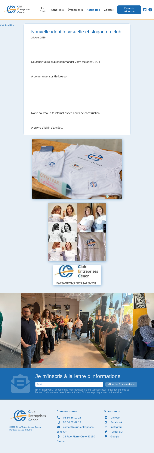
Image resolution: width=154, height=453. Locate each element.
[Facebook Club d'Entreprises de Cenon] (150, 10)
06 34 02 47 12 (71, 422)
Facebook (116, 422)
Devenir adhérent (129, 10)
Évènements (75, 9)
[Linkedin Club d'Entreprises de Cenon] (144, 10)
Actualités (93, 9)
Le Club (42, 10)
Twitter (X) (116, 431)
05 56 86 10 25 (71, 417)
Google (114, 436)
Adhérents (57, 9)
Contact (108, 9)
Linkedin (115, 417)
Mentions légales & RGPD (20, 430)
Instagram (116, 426)
